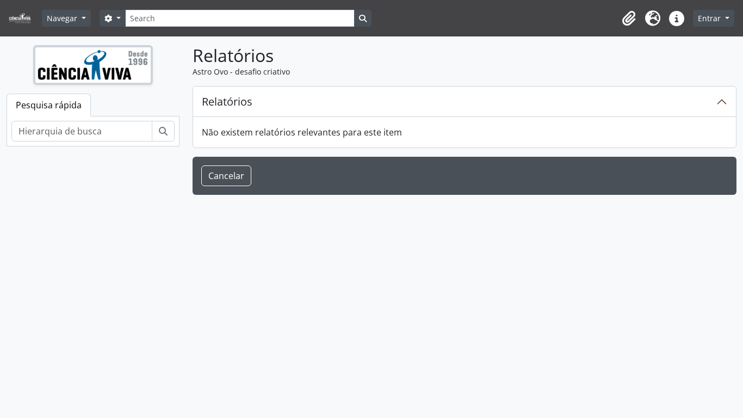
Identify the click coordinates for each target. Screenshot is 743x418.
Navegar (63, 18)
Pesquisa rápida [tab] (49, 105)
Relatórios (227, 101)
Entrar (710, 18)
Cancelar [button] (226, 176)
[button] (629, 18)
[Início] (24, 18)
